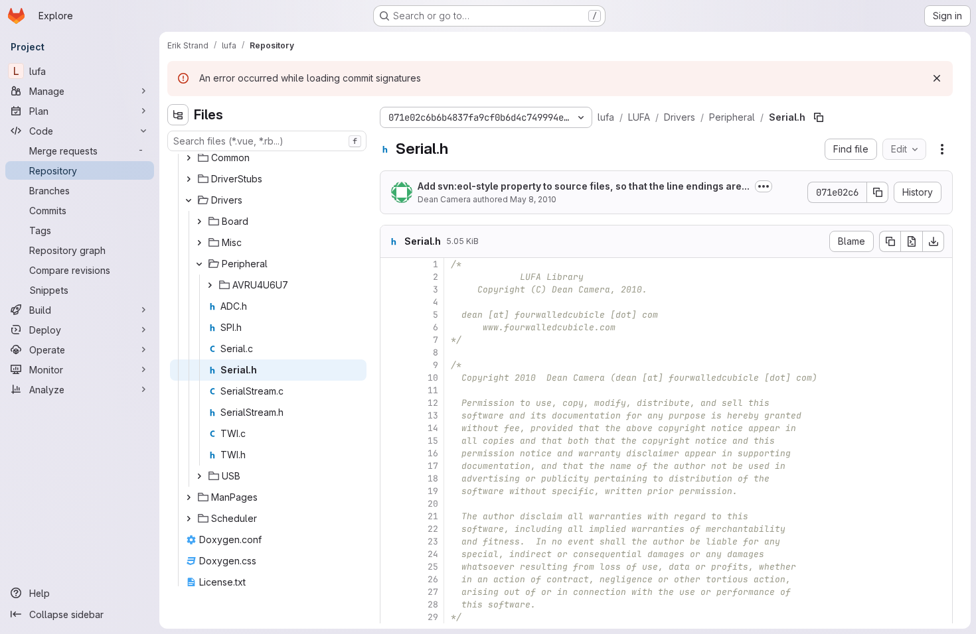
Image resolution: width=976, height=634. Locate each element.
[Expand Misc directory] (199, 243)
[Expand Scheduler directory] (189, 519)
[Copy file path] (818, 117)
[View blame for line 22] (392, 529)
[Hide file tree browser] (178, 114)
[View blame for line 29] (392, 617)
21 (433, 516)
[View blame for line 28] (392, 604)
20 (433, 503)
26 (433, 579)
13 (433, 415)
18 (433, 478)
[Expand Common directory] (189, 158)
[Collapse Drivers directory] (189, 200)
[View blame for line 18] (392, 478)
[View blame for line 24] (392, 554)
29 (433, 617)
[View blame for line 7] (392, 340)
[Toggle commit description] (763, 186)
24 (433, 554)
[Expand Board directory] (199, 221)
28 (433, 604)
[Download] (933, 241)
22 (433, 529)
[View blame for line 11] (392, 390)
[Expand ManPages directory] (189, 497)
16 (433, 453)
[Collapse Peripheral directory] (199, 264)
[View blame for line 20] (392, 503)
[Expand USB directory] (199, 476)
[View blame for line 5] (392, 314)
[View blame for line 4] (392, 302)
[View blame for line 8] (392, 352)
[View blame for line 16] (392, 453)
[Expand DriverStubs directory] (189, 179)
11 (433, 390)
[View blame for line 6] (392, 327)
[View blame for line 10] (392, 377)
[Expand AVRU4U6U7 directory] (210, 285)
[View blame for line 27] (392, 592)
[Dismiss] (937, 78)
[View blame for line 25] (392, 566)
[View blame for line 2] (392, 277)
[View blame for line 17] (392, 466)
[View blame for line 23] (392, 541)
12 (433, 403)
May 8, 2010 (533, 199)
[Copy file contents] (889, 241)
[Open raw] (911, 241)
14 (433, 428)
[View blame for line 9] (392, 365)
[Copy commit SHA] (877, 192)
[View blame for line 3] (392, 289)
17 (433, 466)
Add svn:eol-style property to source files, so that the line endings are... (584, 186)
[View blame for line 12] (392, 403)
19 (433, 491)
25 (433, 566)
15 (433, 440)
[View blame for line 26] (392, 579)
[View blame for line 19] (392, 491)
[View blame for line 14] (392, 428)
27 (433, 592)
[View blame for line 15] (392, 440)
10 (433, 377)
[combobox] (266, 141)
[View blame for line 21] (392, 516)
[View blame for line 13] (392, 415)
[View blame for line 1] (392, 264)
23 (433, 541)
